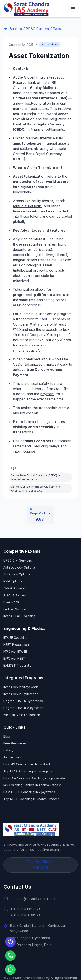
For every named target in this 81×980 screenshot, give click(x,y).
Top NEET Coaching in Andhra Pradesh (31, 799)
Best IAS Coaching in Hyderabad (26, 764)
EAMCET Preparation (18, 665)
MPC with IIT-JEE (15, 651)
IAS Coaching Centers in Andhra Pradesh (32, 785)
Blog (6, 736)
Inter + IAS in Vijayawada (20, 687)
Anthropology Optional (19, 567)
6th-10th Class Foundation (21, 715)
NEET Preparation (16, 644)
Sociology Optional (17, 574)
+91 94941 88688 (25, 909)
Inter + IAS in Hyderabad (20, 694)
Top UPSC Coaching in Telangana (27, 771)
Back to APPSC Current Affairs (35, 29)
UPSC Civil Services (17, 560)
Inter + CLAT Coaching (19, 616)
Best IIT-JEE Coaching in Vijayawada (29, 792)
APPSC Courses (14, 588)
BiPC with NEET (14, 658)
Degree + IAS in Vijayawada (23, 708)
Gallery (8, 750)
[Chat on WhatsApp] (10, 969)
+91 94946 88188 (25, 915)
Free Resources (14, 743)
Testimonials (12, 757)
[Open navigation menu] (73, 8)
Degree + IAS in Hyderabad (23, 701)
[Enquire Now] (10, 942)
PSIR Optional (13, 581)
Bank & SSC (11, 602)
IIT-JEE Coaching (15, 637)
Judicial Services (15, 609)
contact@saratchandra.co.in (33, 898)
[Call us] (10, 955)
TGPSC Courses (15, 595)
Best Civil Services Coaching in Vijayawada (34, 778)
